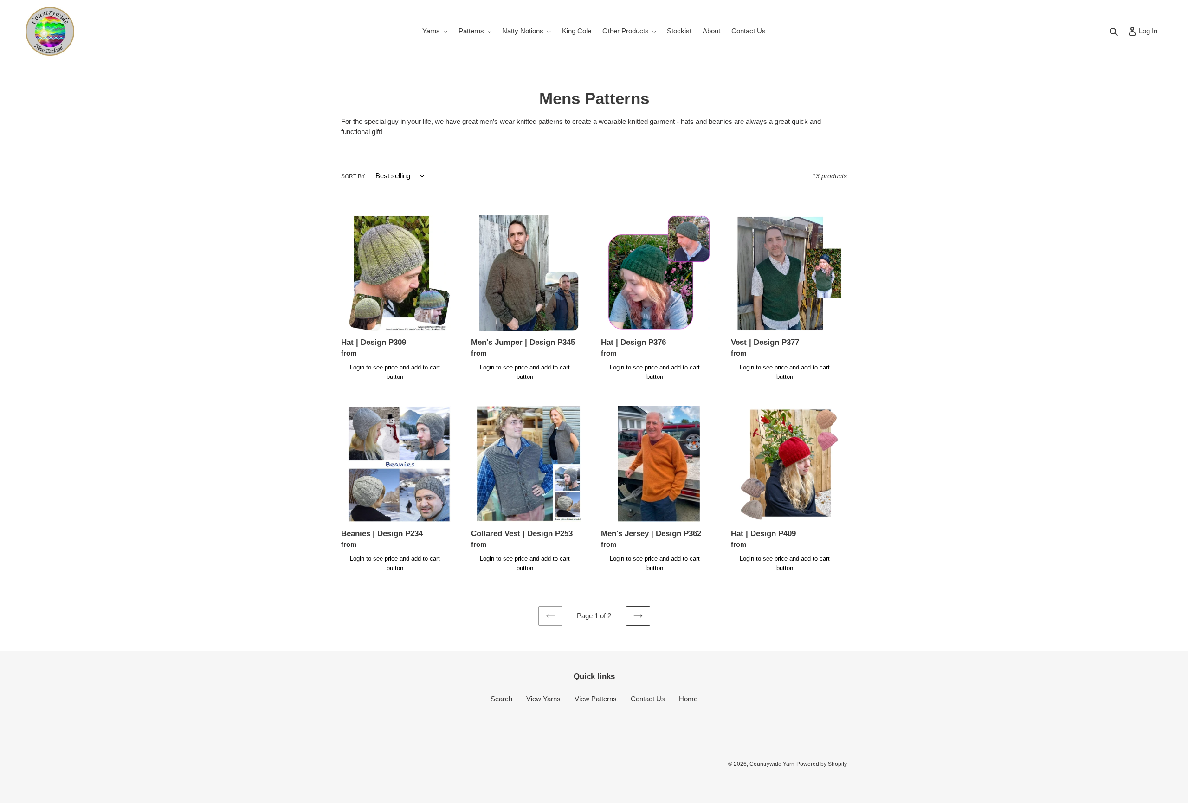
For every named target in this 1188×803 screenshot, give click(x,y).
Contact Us (648, 699)
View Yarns (543, 699)
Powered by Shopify (821, 764)
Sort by (353, 176)
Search (501, 699)
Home (688, 699)
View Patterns (596, 699)
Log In (1147, 30)
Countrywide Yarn (771, 764)
